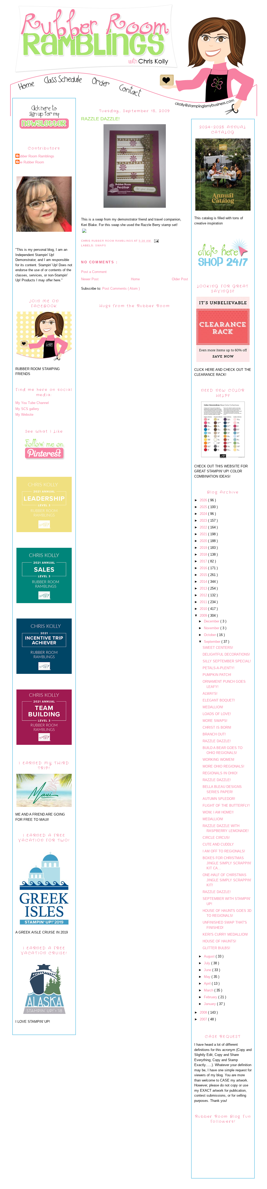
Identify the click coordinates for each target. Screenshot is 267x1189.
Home (135, 279)
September (212, 642)
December (212, 621)
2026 (204, 500)
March (209, 990)
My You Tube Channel (32, 403)
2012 (204, 595)
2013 (204, 588)
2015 (204, 575)
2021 (204, 534)
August (210, 956)
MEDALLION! (213, 707)
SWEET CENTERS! (218, 648)
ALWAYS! (210, 693)
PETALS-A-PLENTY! (218, 668)
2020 (204, 541)
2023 (204, 520)
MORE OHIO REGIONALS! (223, 766)
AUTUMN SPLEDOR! (219, 799)
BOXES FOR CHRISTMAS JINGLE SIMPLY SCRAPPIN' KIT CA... (227, 863)
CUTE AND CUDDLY (218, 844)
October (210, 635)
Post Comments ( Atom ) (121, 288)
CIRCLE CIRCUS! (216, 838)
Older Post (180, 279)
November (212, 628)
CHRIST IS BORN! (217, 727)
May (207, 977)
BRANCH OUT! (214, 734)
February (211, 997)
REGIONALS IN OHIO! (220, 773)
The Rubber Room (30, 162)
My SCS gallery (27, 409)
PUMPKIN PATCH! (217, 675)
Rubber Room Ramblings (35, 156)
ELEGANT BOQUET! (219, 700)
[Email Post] (156, 240)
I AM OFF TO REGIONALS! (224, 851)
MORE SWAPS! (215, 721)
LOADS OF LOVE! (217, 714)
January (210, 1004)
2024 (204, 514)
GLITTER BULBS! (216, 948)
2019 (204, 548)
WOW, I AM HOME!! (218, 812)
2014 (204, 582)
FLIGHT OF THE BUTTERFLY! (226, 805)
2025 (204, 507)
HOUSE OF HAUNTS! (219, 941)
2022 (204, 527)
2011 (204, 602)
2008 (204, 1012)
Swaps (100, 245)
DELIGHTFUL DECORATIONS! (226, 654)
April (208, 983)
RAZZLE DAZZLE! (217, 741)
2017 (204, 561)
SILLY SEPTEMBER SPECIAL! (227, 661)
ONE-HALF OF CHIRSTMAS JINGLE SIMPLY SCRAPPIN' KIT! (227, 880)
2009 (204, 615)
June (208, 970)
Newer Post (90, 279)
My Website (24, 415)
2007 (204, 1019)
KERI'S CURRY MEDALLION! (225, 934)
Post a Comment (94, 272)
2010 (204, 609)
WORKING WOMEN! (218, 760)
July (207, 963)
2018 (204, 554)
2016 (204, 568)
